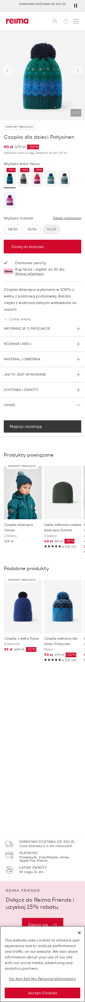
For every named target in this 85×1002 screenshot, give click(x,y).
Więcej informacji (29, 274)
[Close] (79, 933)
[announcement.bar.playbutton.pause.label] (75, 5)
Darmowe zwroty (30, 263)
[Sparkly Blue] (51, 179)
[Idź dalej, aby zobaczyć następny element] (77, 70)
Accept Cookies (42, 993)
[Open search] (55, 21)
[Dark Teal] (64, 179)
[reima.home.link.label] (17, 21)
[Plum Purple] (10, 201)
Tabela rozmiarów (67, 218)
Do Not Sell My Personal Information (42, 979)
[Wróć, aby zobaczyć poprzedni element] (7, 70)
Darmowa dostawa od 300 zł (42, 4)
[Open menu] (76, 21)
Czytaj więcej (20, 319)
